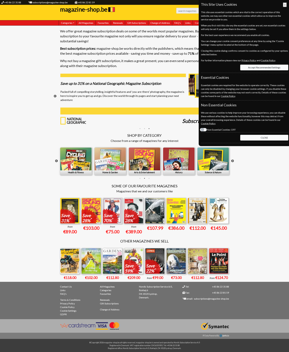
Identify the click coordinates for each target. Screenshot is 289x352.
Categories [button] (66, 22)
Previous (55, 96)
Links (188, 22)
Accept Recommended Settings (264, 67)
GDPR (63, 314)
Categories (105, 290)
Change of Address (160, 22)
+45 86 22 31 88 (12, 2)
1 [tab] (139, 128)
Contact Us (66, 286)
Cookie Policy (67, 307)
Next (232, 161)
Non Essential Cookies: (221, 129)
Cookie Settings (68, 310)
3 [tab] (149, 128)
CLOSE (264, 137)
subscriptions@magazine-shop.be (50, 2)
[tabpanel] (144, 100)
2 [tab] (144, 128)
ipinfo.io (225, 335)
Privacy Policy (67, 303)
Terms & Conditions (70, 299)
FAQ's (177, 22)
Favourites (103, 22)
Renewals (118, 22)
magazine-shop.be (83, 9)
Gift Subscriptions (136, 22)
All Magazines (86, 22)
